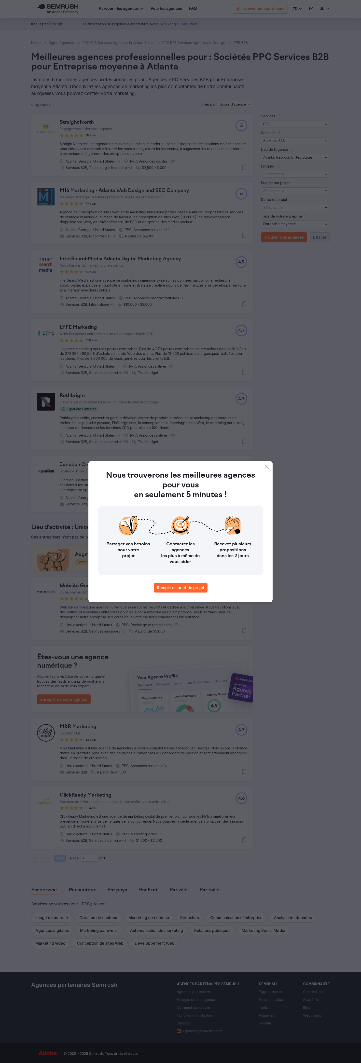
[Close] (267, 467)
